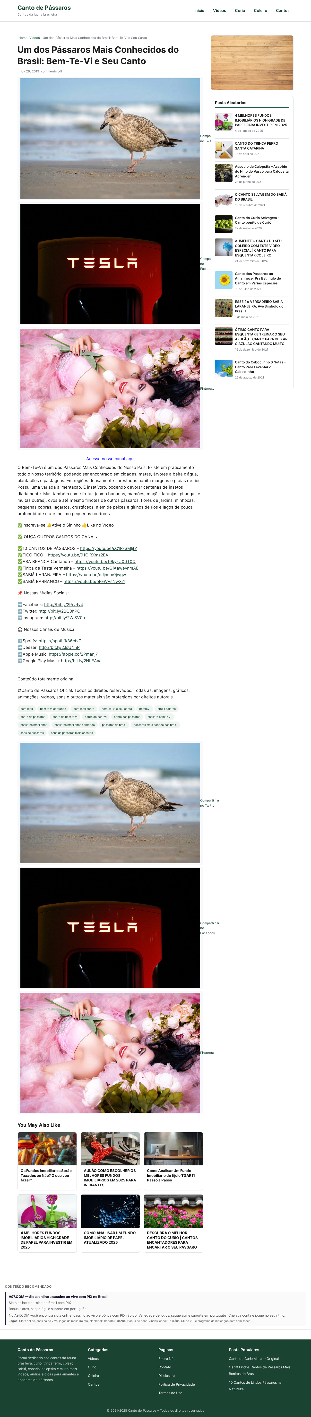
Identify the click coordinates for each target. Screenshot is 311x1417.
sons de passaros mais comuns (72, 733)
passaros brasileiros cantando (74, 725)
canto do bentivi (96, 717)
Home (22, 38)
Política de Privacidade (176, 1384)
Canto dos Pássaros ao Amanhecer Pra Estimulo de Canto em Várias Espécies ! (258, 278)
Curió (240, 10)
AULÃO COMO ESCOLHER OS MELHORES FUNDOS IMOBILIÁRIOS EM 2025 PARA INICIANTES (110, 1177)
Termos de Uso (170, 1393)
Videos (34, 38)
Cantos (283, 10)
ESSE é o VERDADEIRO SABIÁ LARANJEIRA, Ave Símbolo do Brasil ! (259, 306)
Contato (164, 1367)
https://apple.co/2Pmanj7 (73, 654)
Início (199, 10)
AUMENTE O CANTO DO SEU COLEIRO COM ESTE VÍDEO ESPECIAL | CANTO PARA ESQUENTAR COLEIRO (258, 248)
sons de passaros (32, 733)
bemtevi (144, 709)
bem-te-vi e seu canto (117, 709)
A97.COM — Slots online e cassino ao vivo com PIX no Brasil (58, 1296)
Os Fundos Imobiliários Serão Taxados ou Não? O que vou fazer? (46, 1175)
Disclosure (166, 1375)
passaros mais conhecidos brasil (155, 725)
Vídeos (219, 10)
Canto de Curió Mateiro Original (254, 1358)
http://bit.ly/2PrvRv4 (63, 604)
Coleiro (260, 10)
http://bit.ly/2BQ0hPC (59, 611)
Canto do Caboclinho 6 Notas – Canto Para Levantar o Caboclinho (260, 367)
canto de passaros (32, 717)
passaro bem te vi (159, 717)
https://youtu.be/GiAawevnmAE (107, 568)
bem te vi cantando (53, 709)
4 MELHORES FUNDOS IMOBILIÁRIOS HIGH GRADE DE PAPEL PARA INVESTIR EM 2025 (46, 1240)
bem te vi (26, 709)
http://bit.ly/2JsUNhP (59, 647)
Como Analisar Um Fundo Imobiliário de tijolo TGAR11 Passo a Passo (171, 1175)
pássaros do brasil (114, 725)
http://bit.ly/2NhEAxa (81, 660)
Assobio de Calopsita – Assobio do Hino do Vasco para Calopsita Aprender (262, 171)
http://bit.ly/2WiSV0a (64, 617)
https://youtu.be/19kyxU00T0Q (105, 561)
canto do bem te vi (65, 717)
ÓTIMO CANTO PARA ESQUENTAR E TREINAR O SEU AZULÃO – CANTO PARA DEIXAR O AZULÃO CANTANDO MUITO (261, 336)
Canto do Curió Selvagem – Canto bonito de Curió (257, 220)
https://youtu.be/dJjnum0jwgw (96, 574)
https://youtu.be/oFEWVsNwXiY (94, 581)
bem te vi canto (83, 709)
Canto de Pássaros (44, 7)
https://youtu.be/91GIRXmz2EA (78, 555)
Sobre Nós (166, 1358)
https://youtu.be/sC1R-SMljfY (108, 548)
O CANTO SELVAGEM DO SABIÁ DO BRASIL (261, 196)
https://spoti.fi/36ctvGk (61, 640)
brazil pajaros (166, 709)
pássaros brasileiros (33, 725)
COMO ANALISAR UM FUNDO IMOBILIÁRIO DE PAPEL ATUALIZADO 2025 (110, 1238)
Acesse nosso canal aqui (110, 458)
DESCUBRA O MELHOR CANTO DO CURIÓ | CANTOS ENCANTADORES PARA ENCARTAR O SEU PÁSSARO (172, 1240)
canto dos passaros (127, 717)
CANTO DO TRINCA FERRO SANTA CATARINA (256, 145)
